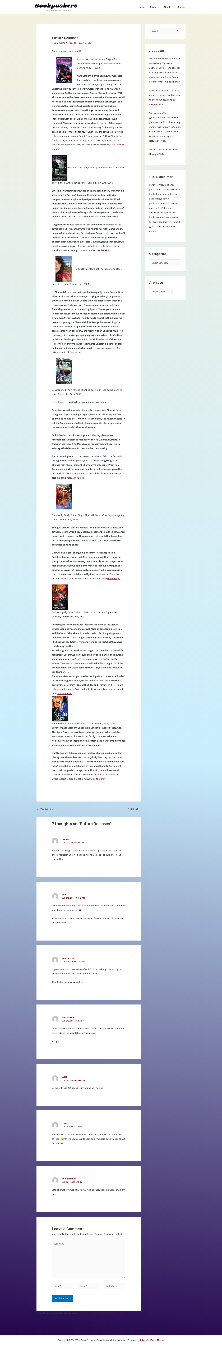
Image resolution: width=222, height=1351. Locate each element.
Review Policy (171, 77)
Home (142, 7)
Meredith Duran (97, 778)
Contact (181, 7)
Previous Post (45, 808)
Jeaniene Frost (104, 250)
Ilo (58, 693)
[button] (158, 7)
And (65, 693)
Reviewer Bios (156, 104)
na (61, 693)
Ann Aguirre (78, 477)
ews (70, 693)
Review (153, 7)
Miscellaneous (74, 42)
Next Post (134, 808)
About (167, 7)
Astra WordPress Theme (152, 1340)
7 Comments (58, 42)
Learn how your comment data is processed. (100, 1312)
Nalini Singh (113, 578)
